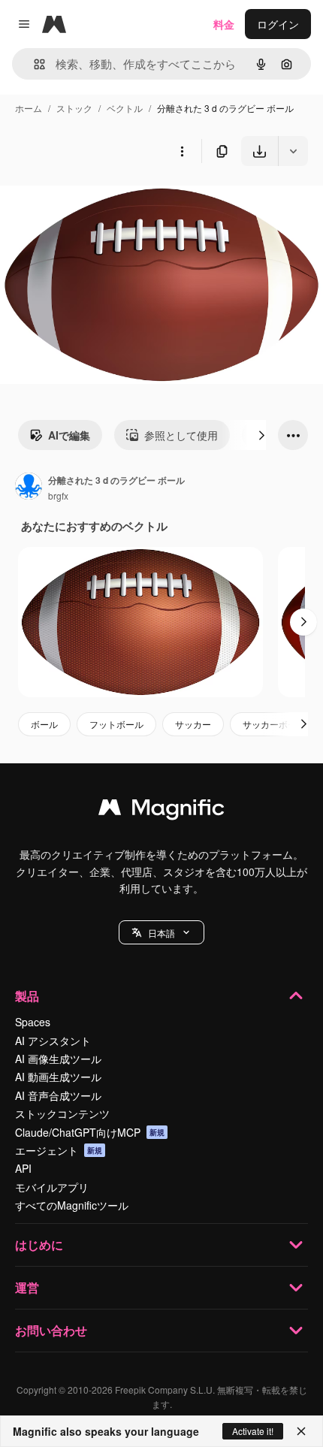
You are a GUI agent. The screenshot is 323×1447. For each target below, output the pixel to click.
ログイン (278, 24)
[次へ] (261, 435)
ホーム (28, 107)
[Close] (301, 1431)
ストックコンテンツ (62, 1113)
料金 (223, 24)
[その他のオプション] (182, 151)
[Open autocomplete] (33, 64)
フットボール (116, 723)
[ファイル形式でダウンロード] (293, 151)
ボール (44, 723)
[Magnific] (161, 810)
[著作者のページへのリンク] (28, 488)
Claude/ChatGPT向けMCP (90, 1132)
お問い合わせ (51, 1330)
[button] (161, 932)
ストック (74, 107)
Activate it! (252, 1430)
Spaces (32, 1021)
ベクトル (125, 107)
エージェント (58, 1150)
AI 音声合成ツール (58, 1095)
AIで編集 (69, 435)
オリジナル (103, 201)
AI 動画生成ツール (58, 1076)
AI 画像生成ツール (58, 1058)
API (23, 1168)
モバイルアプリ (52, 1187)
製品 (27, 995)
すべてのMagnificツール (71, 1205)
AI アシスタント (53, 1040)
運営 (27, 1287)
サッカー (193, 723)
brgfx (58, 495)
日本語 (161, 932)
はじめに (39, 1244)
